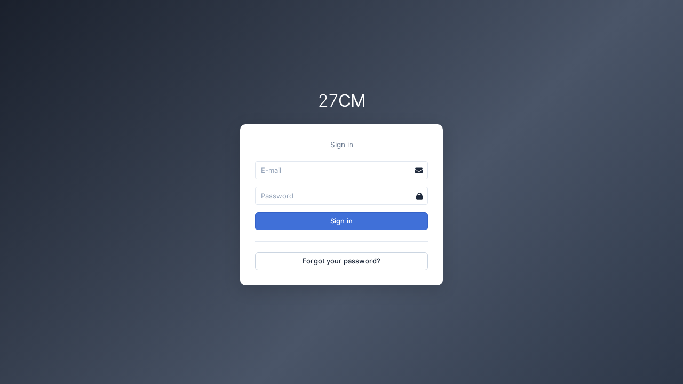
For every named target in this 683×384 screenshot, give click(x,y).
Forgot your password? (341, 261)
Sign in (341, 221)
